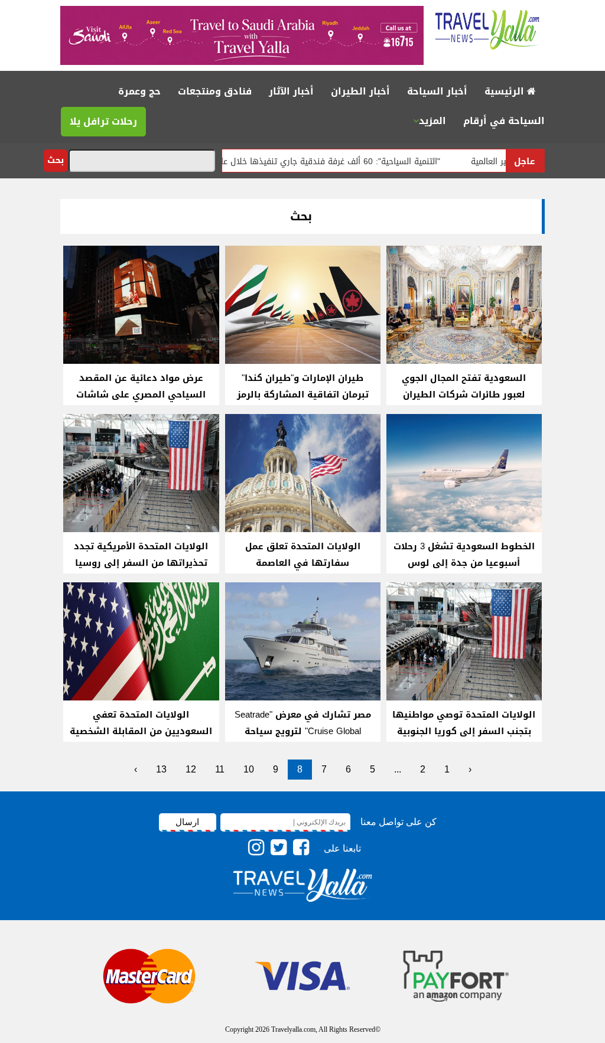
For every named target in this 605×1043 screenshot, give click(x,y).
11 (220, 769)
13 (161, 769)
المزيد (432, 121)
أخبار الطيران (360, 91)
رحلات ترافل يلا (103, 121)
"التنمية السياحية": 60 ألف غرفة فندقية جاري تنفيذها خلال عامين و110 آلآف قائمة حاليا (314, 162)
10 (248, 769)
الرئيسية (505, 91)
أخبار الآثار (291, 91)
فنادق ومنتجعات (215, 91)
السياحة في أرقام (504, 121)
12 (191, 769)
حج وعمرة (139, 91)
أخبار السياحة (437, 91)
